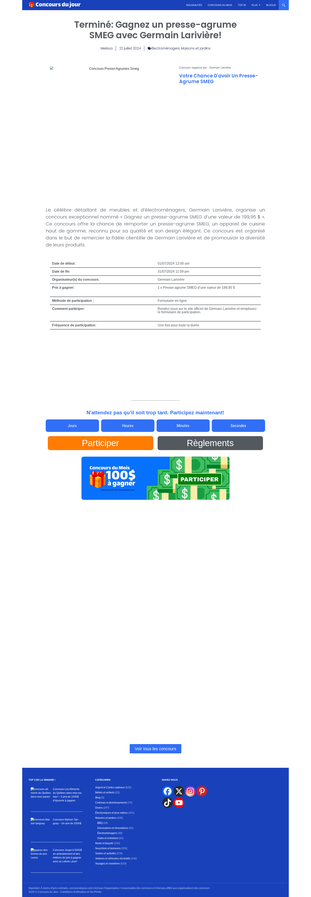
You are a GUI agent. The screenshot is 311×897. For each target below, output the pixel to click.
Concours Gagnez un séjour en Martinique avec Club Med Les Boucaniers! (151, 551)
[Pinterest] (202, 791)
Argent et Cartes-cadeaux (110, 787)
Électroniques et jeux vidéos (111, 812)
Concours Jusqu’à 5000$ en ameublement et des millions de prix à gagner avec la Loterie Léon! (80, 595)
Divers (99, 807)
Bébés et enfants (104, 792)
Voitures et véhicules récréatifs (112, 858)
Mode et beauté (104, 843)
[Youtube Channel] (179, 802)
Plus (254, 5)
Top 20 (242, 5)
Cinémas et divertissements (111, 802)
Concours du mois (220, 5)
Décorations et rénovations (112, 828)
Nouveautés (194, 5)
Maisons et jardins (196, 48)
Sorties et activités (105, 853)
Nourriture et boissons (108, 848)
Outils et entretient (107, 838)
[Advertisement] (220, 118)
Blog (97, 797)
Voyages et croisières (107, 863)
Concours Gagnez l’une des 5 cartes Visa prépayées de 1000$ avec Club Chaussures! (155, 695)
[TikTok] (167, 802)
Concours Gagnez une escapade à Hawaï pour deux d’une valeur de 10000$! (227, 544)
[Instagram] (190, 791)
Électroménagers (166, 48)
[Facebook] (167, 791)
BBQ (100, 822)
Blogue (271, 5)
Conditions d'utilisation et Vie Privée (81, 891)
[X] (179, 791)
